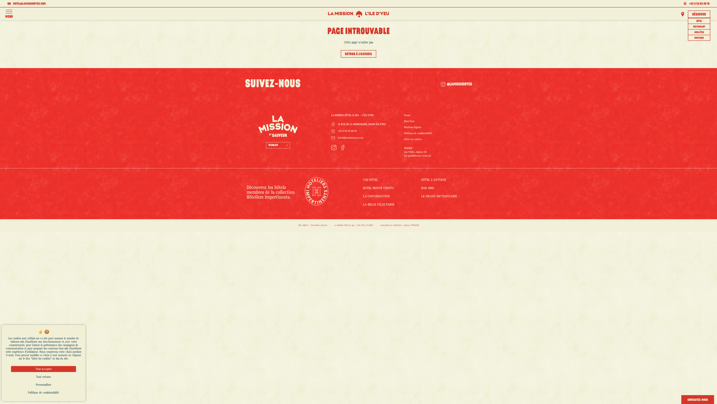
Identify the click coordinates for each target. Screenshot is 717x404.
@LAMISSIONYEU (459, 84)
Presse (407, 115)
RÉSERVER (699, 14)
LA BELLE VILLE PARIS (378, 204)
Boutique (699, 38)
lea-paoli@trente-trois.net (417, 155)
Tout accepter (43, 369)
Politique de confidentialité (418, 133)
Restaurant (699, 26)
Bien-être (699, 32)
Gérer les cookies (413, 139)
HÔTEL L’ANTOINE (433, 180)
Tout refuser (43, 376)
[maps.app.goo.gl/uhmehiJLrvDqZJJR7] (682, 14)
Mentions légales (412, 127)
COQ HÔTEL (370, 180)
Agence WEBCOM (411, 225)
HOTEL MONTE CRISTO (378, 188)
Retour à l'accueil (358, 54)
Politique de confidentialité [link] (43, 392)
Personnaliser (43, 384)
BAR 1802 (427, 188)
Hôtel (699, 21)
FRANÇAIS (273, 145)
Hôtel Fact (409, 121)
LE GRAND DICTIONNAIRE (439, 196)
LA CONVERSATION (376, 196)
